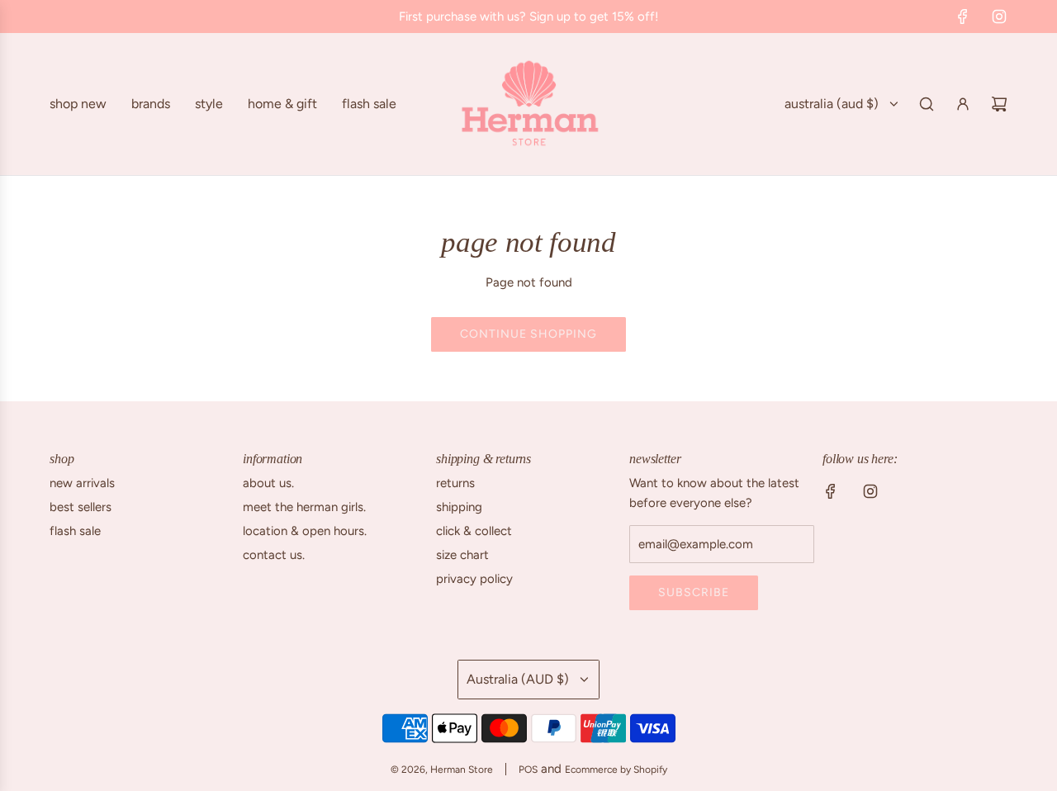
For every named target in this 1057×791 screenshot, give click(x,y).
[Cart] (999, 104)
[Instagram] (999, 16)
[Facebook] (963, 16)
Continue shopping (528, 334)
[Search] (926, 104)
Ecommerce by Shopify (616, 769)
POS (528, 769)
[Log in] (963, 104)
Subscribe (693, 592)
